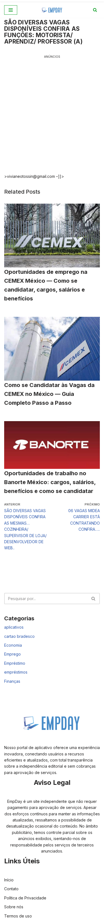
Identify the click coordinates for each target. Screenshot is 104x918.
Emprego (12, 654)
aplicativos (14, 627)
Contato (11, 888)
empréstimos (15, 672)
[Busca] (95, 10)
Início (9, 879)
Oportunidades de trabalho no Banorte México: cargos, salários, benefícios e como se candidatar (50, 482)
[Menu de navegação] (10, 10)
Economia (13, 645)
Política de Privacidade (25, 898)
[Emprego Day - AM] (52, 10)
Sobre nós (13, 906)
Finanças (12, 681)
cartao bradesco (19, 636)
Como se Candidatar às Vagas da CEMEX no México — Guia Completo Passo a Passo (49, 394)
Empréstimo (14, 663)
